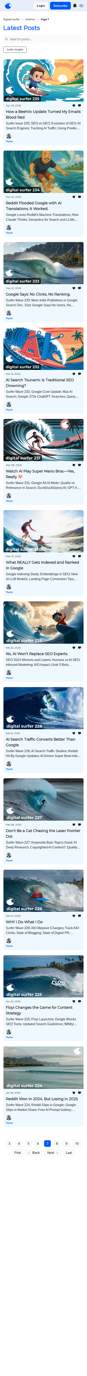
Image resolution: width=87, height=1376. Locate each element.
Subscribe (60, 5)
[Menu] (74, 5)
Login (41, 5)
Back (36, 1152)
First (17, 1152)
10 (77, 1143)
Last (69, 1152)
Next (50, 1152)
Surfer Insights (15, 49)
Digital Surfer (11, 19)
